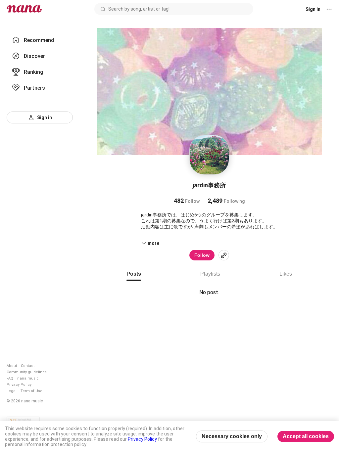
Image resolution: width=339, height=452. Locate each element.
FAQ (10, 378)
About (12, 366)
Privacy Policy (19, 385)
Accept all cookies (306, 436)
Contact (27, 366)
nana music (28, 378)
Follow (202, 255)
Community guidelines (27, 372)
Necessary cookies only (232, 436)
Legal (12, 391)
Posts (133, 274)
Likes (285, 274)
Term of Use (31, 391)
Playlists (210, 274)
